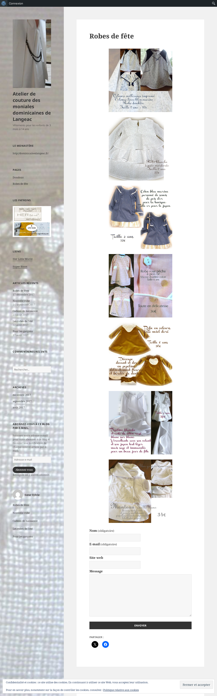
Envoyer (140, 625)
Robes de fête (20, 184)
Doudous (18, 177)
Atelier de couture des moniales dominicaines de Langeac (32, 106)
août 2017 (19, 407)
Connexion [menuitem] (16, 3)
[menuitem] (3, 3)
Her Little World (22, 259)
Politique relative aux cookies (121, 690)
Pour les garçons (23, 331)
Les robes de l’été (23, 321)
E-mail (103, 544)
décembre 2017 (22, 395)
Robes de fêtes (21, 291)
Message (96, 571)
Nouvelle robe (21, 301)
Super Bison (20, 266)
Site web (96, 557)
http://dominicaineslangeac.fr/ (31, 153)
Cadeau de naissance (25, 311)
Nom (101, 530)
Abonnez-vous (24, 470)
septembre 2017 (22, 401)
